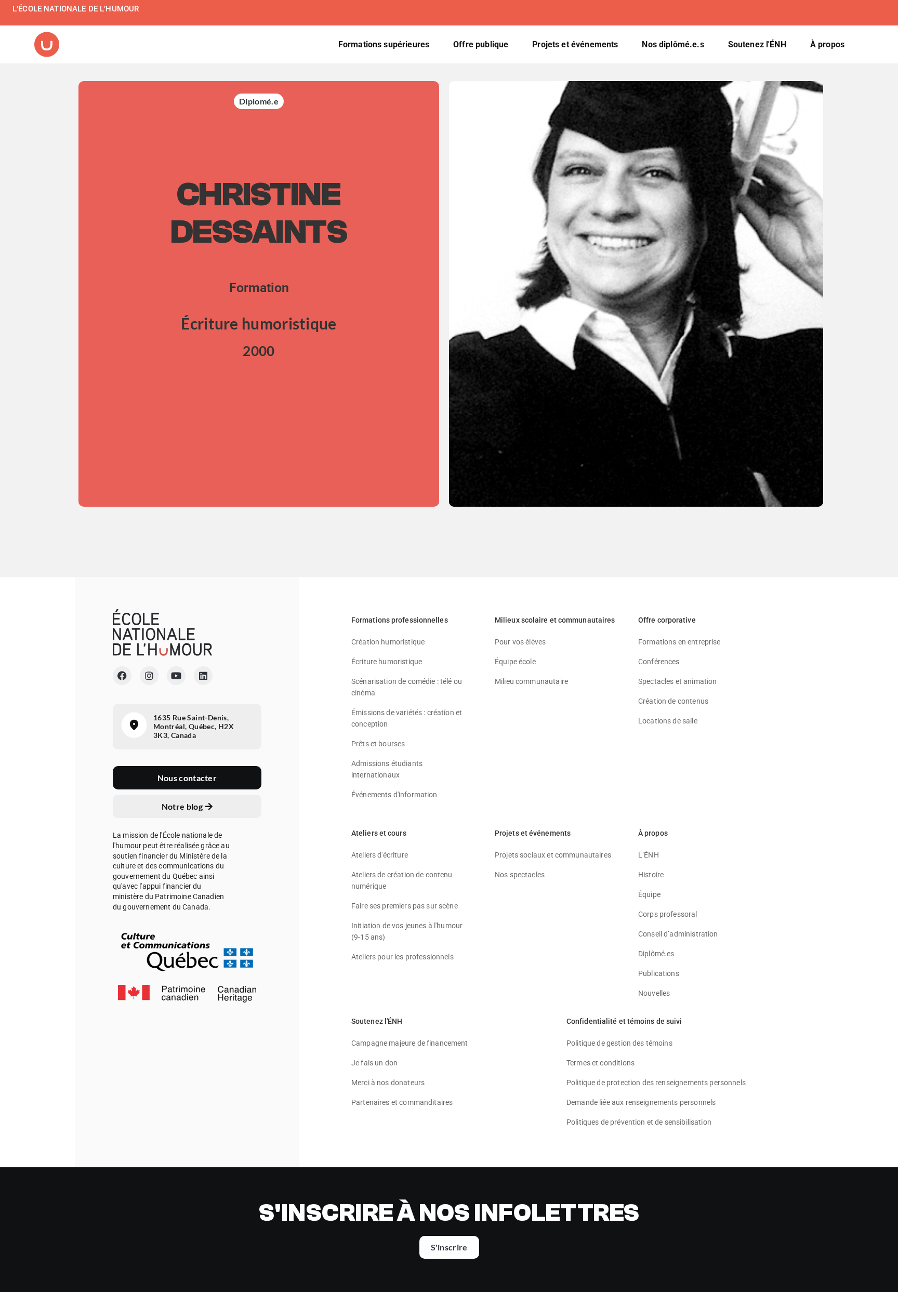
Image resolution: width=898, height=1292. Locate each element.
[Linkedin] (203, 675)
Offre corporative (667, 620)
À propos (653, 833)
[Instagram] (149, 675)
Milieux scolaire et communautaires (555, 620)
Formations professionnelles (399, 620)
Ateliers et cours (378, 833)
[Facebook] (122, 675)
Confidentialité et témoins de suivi (624, 1021)
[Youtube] (176, 675)
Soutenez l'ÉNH (376, 1021)
